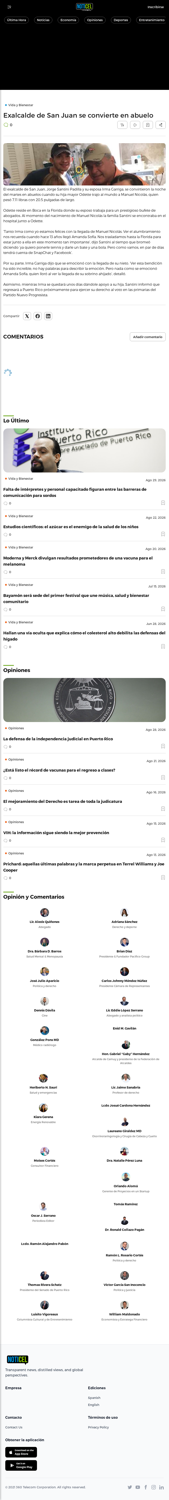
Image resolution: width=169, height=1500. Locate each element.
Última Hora (16, 20)
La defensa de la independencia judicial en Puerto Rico (58, 738)
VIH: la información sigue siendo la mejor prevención (56, 832)
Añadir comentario (147, 337)
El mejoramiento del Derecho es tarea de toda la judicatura (62, 801)
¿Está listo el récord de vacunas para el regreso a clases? (59, 770)
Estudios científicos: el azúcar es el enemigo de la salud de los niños (70, 526)
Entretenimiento (152, 20)
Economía (68, 20)
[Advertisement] (84, 59)
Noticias (43, 20)
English (93, 1405)
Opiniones (95, 20)
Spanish (94, 1398)
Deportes (121, 20)
